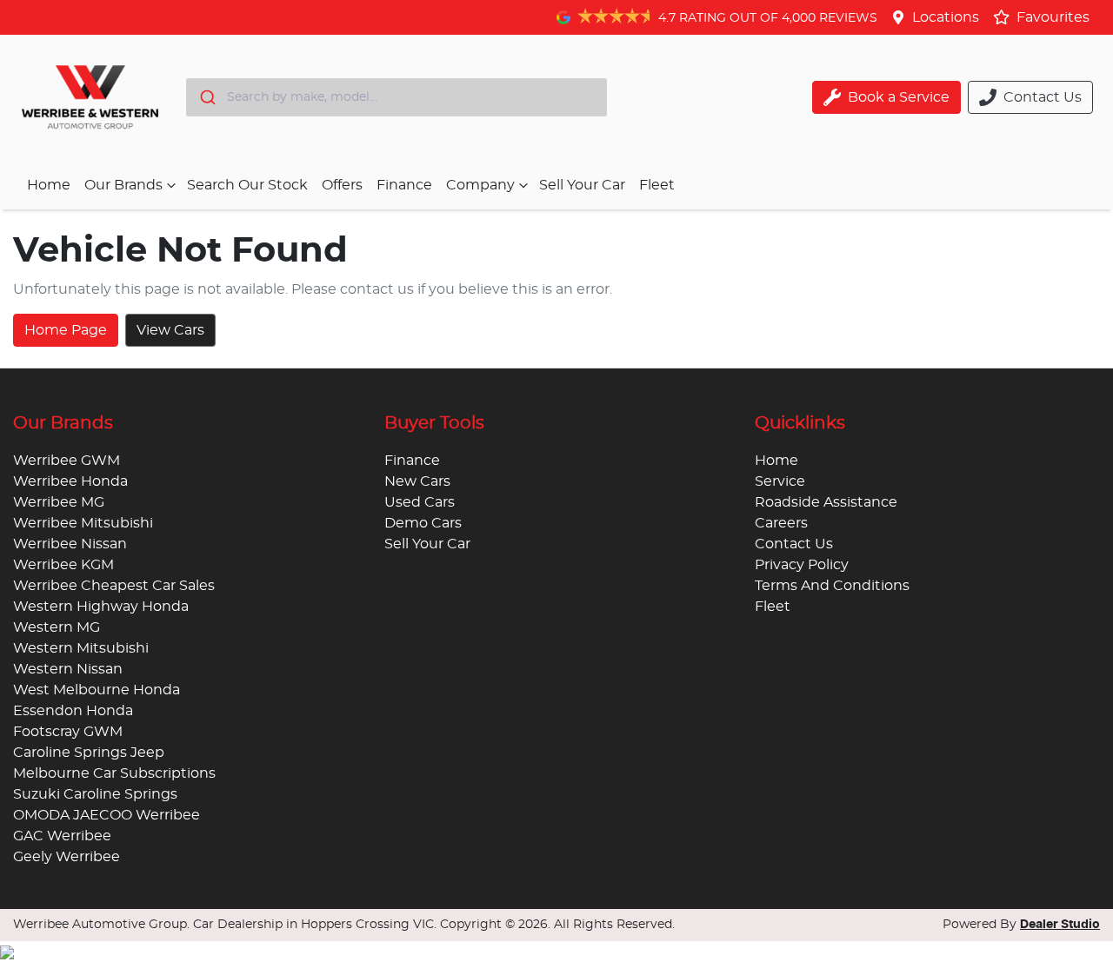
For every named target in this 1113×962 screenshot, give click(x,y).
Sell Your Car (582, 185)
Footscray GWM (68, 732)
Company (480, 185)
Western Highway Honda (101, 607)
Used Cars (419, 502)
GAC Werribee (62, 836)
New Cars (417, 481)
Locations (945, 17)
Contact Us (794, 544)
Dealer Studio (1060, 925)
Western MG (56, 627)
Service (780, 481)
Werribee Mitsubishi (83, 523)
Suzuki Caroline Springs (95, 794)
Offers (342, 185)
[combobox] (396, 97)
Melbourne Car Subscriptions (114, 773)
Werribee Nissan (70, 544)
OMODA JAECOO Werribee (106, 815)
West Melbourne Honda (96, 690)
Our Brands (123, 185)
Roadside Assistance (826, 502)
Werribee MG (58, 502)
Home (48, 185)
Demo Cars (423, 523)
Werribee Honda (70, 481)
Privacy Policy (802, 565)
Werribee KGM (63, 565)
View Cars (170, 330)
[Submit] (206, 97)
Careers (781, 523)
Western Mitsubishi (81, 648)
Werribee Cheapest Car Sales (114, 586)
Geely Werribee (66, 857)
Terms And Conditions (832, 586)
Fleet (657, 185)
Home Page (65, 330)
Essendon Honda (73, 711)
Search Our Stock (247, 185)
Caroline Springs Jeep (88, 753)
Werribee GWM (66, 461)
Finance (404, 185)
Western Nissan (68, 669)
